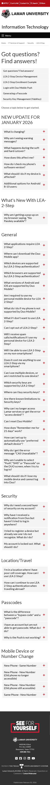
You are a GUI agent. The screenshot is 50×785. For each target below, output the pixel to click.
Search (35, 3)
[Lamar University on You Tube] (33, 758)
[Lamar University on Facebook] (21, 758)
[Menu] (3, 35)
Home (3, 43)
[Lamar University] (25, 14)
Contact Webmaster (30, 773)
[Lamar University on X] (17, 758)
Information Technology (25, 27)
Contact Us (24, 3)
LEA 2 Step (41, 43)
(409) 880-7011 (25, 752)
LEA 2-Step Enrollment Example (20, 82)
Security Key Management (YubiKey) (22, 99)
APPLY (6, 3)
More (43, 3)
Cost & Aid (14, 3)
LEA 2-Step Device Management (20, 76)
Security (31, 43)
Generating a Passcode (15, 93)
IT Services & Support (16, 43)
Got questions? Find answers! (18, 70)
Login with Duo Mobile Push (17, 87)
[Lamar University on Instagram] (25, 758)
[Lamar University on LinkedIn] (29, 758)
